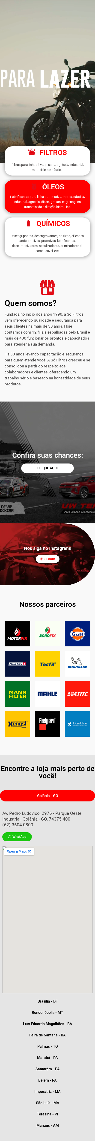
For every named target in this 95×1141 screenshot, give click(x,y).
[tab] (47, 795)
